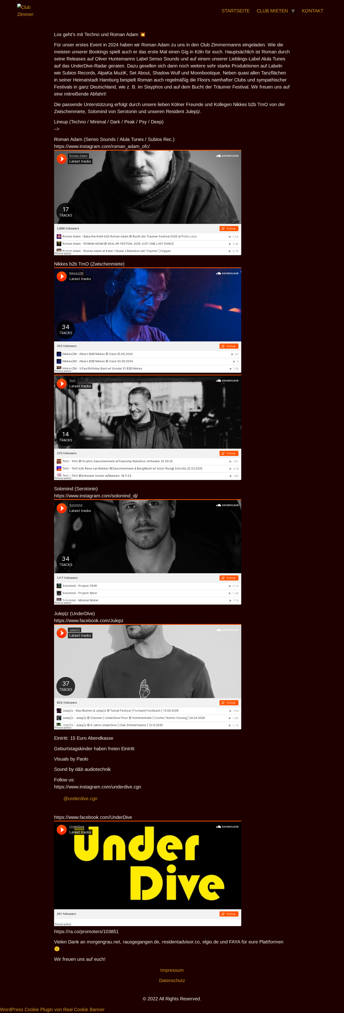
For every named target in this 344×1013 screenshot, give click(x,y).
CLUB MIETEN (272, 10)
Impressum (172, 970)
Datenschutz (172, 980)
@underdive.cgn (80, 798)
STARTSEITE (236, 10)
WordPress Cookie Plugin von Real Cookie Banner (52, 1009)
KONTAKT (312, 10)
